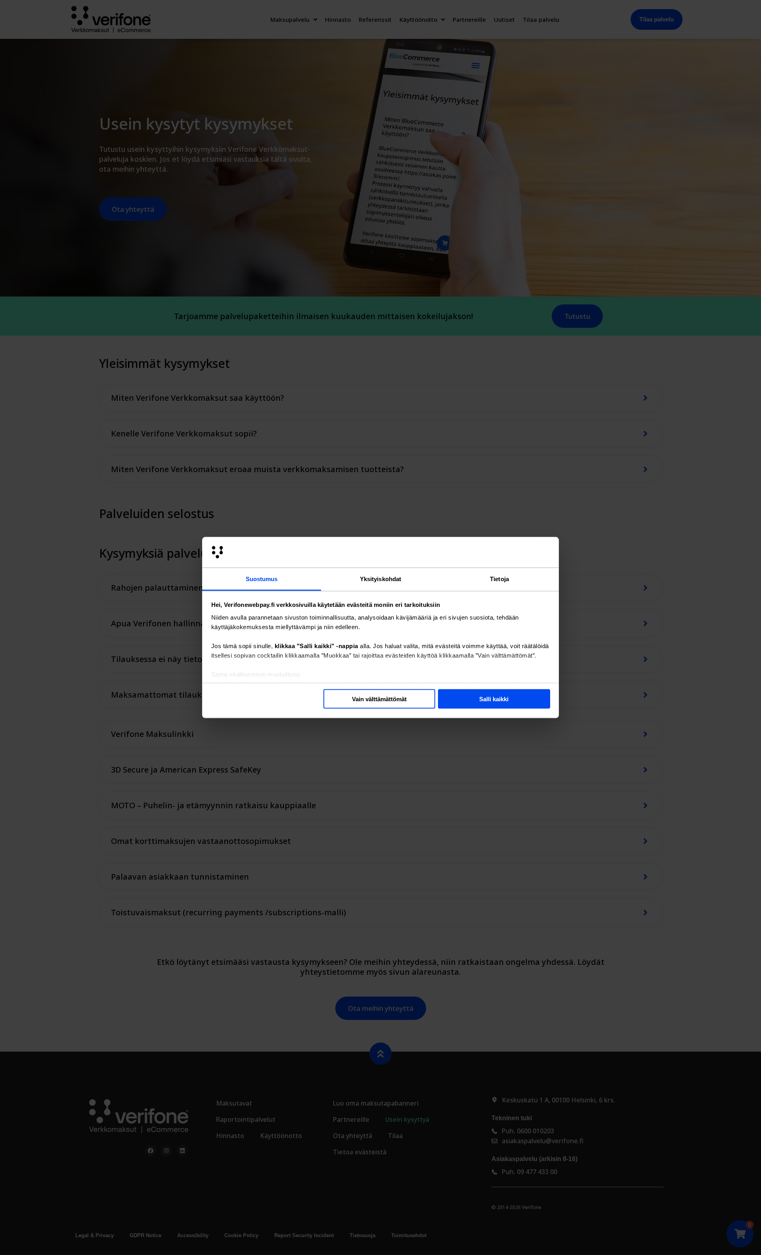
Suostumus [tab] (262, 578)
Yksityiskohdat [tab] (380, 578)
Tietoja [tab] (499, 578)
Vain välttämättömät (379, 699)
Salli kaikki (494, 699)
